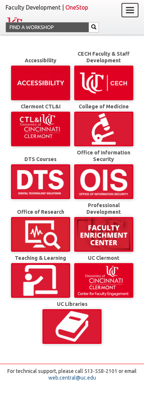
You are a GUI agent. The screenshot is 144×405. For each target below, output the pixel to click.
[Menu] (129, 10)
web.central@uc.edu (72, 378)
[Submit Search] (94, 27)
